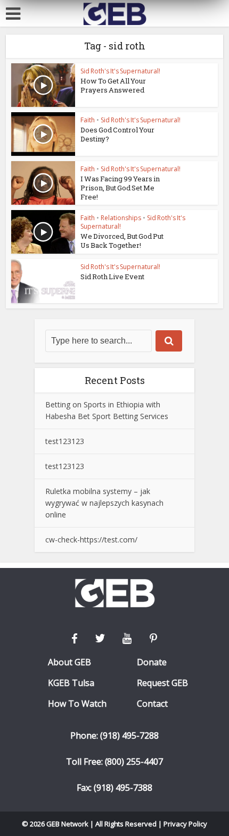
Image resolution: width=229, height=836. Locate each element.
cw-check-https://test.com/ (91, 539)
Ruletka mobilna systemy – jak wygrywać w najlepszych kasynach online (104, 503)
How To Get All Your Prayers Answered (113, 85)
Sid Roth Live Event (112, 276)
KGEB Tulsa (71, 683)
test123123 (64, 441)
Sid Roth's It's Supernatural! (120, 71)
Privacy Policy (185, 824)
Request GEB (162, 683)
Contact (152, 704)
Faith (87, 119)
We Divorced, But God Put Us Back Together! (121, 240)
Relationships (121, 217)
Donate (152, 662)
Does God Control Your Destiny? (117, 134)
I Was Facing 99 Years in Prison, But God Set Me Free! (120, 188)
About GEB (69, 662)
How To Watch (77, 704)
